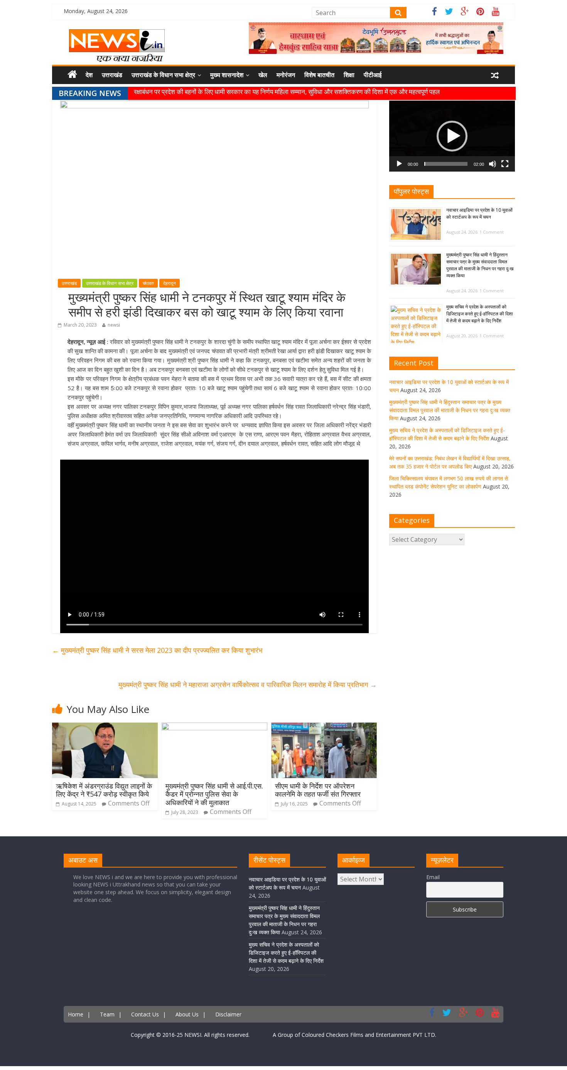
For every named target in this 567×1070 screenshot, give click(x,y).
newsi (114, 325)
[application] (452, 136)
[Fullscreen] (505, 164)
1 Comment (491, 232)
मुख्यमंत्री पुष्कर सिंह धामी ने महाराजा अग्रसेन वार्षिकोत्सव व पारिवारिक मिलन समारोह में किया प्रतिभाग (247, 684)
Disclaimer (228, 1014)
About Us (187, 1014)
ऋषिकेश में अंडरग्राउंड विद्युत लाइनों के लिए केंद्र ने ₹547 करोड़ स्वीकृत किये (104, 790)
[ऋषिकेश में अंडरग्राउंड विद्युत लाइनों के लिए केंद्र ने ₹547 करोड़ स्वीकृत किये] (105, 727)
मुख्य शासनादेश (226, 75)
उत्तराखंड (112, 75)
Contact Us (145, 1014)
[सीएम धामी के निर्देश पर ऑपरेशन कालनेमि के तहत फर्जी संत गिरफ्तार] (324, 727)
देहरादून (169, 283)
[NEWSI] (117, 34)
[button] (452, 136)
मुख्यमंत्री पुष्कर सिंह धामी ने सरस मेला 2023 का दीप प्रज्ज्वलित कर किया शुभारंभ (157, 650)
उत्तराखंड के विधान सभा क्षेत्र (163, 75)
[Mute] (492, 164)
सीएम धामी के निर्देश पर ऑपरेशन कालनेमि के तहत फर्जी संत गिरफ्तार (318, 790)
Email (433, 877)
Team (107, 1014)
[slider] (445, 164)
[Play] (399, 164)
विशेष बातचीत (319, 75)
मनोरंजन (286, 75)
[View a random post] (494, 75)
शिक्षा (349, 75)
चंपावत (148, 283)
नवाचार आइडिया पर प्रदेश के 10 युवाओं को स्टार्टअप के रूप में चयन (479, 213)
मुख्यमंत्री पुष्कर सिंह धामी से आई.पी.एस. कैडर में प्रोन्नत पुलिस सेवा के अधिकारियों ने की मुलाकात (214, 794)
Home (75, 1014)
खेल (262, 75)
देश (89, 75)
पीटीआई (372, 75)
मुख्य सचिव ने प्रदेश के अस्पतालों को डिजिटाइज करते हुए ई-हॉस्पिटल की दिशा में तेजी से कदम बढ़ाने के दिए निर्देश (479, 313)
